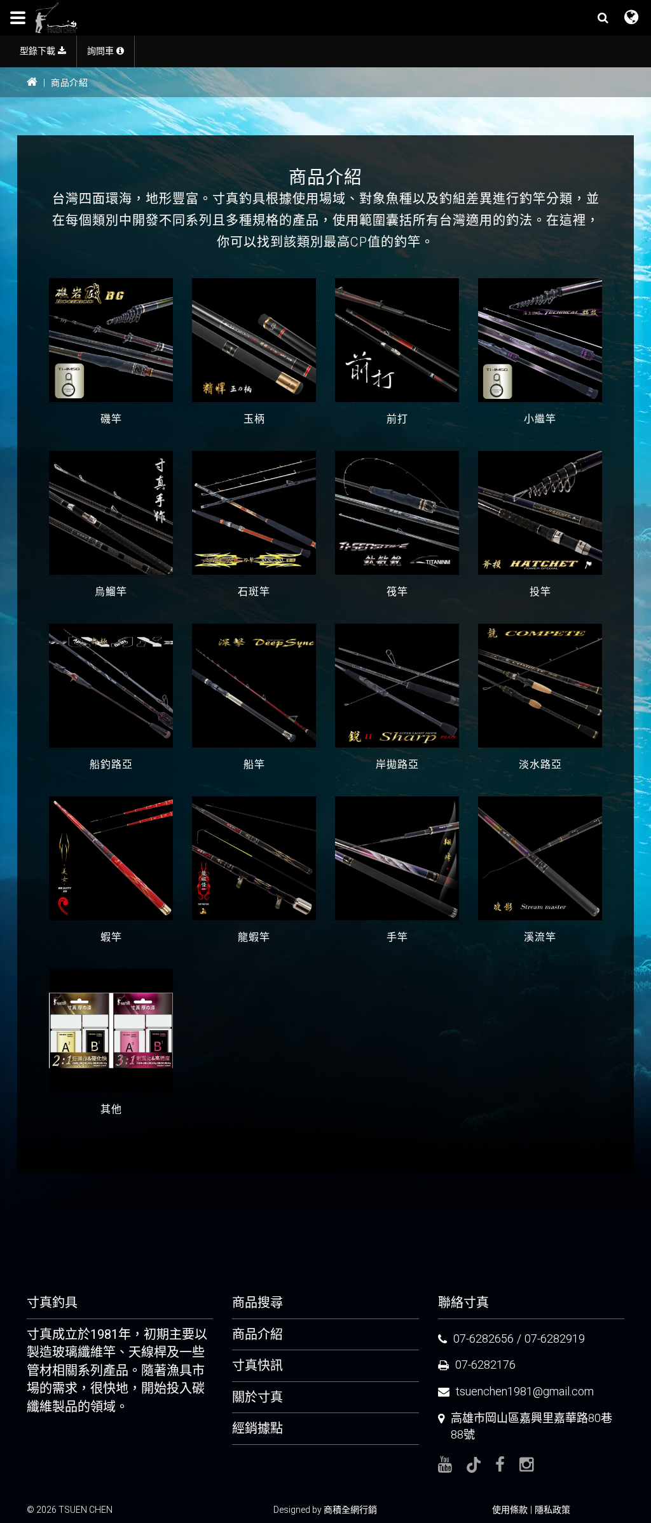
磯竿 (111, 419)
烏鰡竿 (111, 592)
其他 (111, 1109)
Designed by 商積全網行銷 (325, 1510)
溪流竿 (540, 937)
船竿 (254, 764)
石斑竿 (254, 592)
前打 (397, 419)
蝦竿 (111, 937)
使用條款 (510, 1510)
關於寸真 (257, 1397)
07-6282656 (483, 1338)
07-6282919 (554, 1338)
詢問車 (101, 51)
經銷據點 (257, 1428)
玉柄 (254, 419)
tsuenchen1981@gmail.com (525, 1391)
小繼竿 (540, 419)
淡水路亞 (540, 764)
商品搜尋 (257, 1302)
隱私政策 (552, 1510)
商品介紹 (257, 1334)
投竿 (540, 592)
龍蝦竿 (254, 937)
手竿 (397, 937)
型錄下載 (38, 51)
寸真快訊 (257, 1365)
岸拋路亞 (397, 764)
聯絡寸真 (463, 1302)
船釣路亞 (111, 764)
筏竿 (397, 592)
